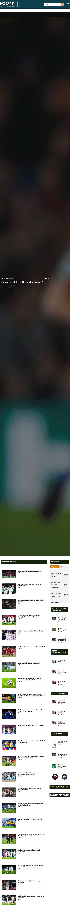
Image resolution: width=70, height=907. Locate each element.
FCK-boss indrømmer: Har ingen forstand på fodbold (31, 866)
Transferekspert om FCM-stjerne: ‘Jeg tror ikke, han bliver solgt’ (31, 835)
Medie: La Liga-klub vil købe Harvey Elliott (31, 647)
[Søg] (62, 4)
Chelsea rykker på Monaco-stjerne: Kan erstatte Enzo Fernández (30, 710)
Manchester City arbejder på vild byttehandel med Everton (28, 773)
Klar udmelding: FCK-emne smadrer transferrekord (29, 584)
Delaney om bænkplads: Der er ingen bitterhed (29, 881)
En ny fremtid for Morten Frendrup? (29, 663)
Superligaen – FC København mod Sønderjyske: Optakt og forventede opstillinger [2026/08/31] (29, 617)
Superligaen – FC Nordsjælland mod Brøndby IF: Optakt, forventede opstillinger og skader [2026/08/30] (32, 695)
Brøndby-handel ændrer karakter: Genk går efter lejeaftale (32, 741)
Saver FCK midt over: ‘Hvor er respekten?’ (31, 725)
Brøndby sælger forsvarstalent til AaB (30, 819)
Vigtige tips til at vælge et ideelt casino (62, 755)
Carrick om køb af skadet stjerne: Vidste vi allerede (31, 600)
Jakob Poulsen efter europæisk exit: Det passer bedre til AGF (30, 804)
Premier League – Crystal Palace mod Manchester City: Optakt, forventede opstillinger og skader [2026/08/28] (30, 679)
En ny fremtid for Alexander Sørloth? (22, 282)
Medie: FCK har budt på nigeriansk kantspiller (29, 850)
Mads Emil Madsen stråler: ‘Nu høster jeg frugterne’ (31, 896)
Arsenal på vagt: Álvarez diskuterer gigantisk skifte (29, 788)
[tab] (54, 566)
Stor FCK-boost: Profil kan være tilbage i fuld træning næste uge (31, 757)
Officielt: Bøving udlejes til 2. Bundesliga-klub (31, 631)
